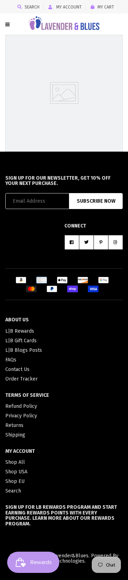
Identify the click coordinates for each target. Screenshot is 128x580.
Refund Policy (21, 406)
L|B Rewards (19, 331)
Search (32, 7)
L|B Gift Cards (21, 341)
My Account (68, 7)
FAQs (10, 360)
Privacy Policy (21, 416)
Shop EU (15, 481)
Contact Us (17, 369)
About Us (17, 320)
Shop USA (16, 472)
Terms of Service (27, 395)
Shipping (15, 435)
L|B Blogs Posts (23, 350)
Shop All (15, 462)
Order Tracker (21, 379)
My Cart (105, 7)
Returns (14, 425)
